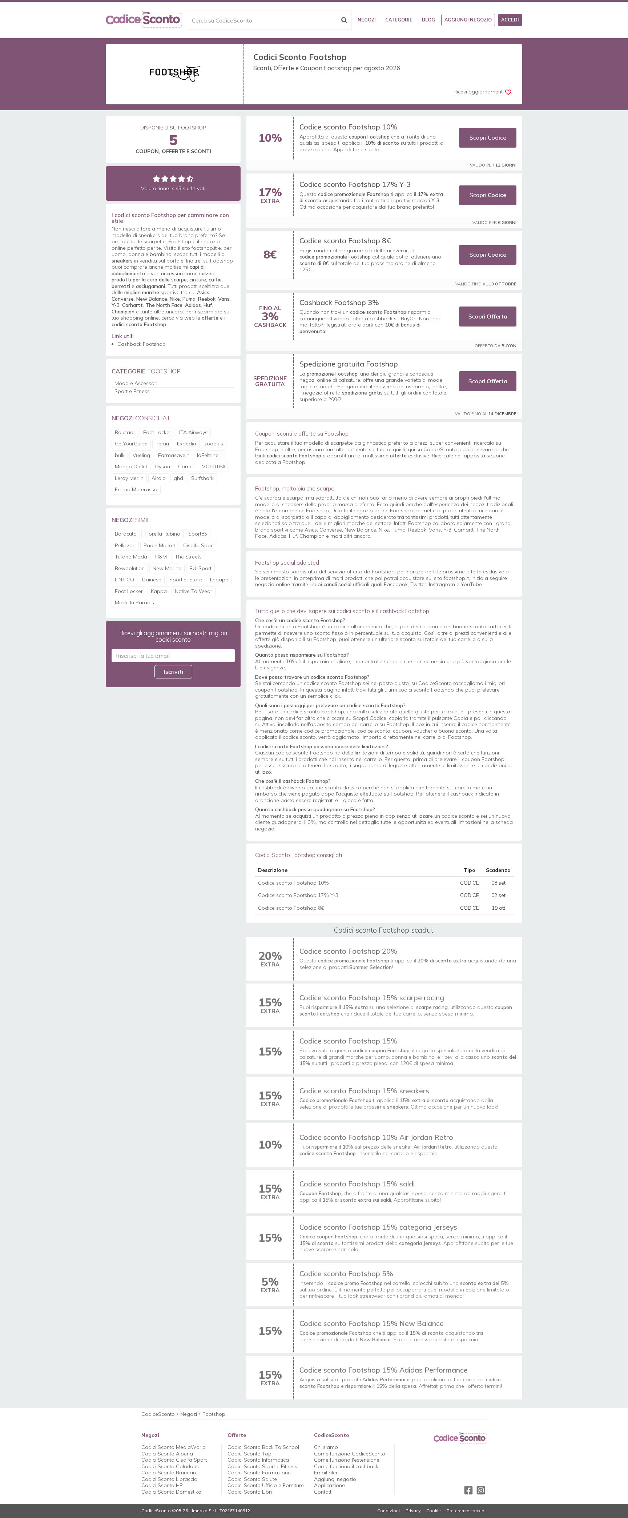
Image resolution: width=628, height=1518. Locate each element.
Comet (186, 466)
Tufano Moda (131, 556)
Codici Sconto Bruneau (168, 1472)
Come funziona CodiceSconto (349, 1453)
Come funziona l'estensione (346, 1460)
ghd (178, 478)
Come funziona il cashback (346, 1466)
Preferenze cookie (465, 1510)
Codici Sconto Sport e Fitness (262, 1466)
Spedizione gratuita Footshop (348, 363)
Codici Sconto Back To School (263, 1447)
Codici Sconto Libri (250, 1492)
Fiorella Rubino (162, 533)
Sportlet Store (185, 579)
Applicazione (329, 1485)
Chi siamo (326, 1447)
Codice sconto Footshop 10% (348, 126)
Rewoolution (130, 568)
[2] (165, 179)
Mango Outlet (131, 466)
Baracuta (126, 533)
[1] (156, 179)
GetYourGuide (131, 443)
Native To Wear (193, 591)
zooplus (213, 443)
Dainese (151, 579)
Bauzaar (125, 432)
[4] (181, 179)
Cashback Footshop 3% (339, 302)
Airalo (159, 478)
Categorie (398, 20)
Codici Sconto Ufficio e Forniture (266, 1485)
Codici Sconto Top (249, 1453)
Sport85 (197, 533)
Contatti (323, 1492)
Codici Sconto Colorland (170, 1466)
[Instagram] (481, 1490)
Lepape (219, 579)
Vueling (141, 455)
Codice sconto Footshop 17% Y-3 (355, 184)
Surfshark (202, 478)
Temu (162, 443)
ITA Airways (193, 432)
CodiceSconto (158, 1414)
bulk (120, 455)
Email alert (326, 1472)
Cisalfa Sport (198, 545)
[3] (173, 179)
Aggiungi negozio (468, 20)
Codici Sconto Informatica (258, 1460)
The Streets (188, 556)
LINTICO (124, 579)
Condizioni (388, 1510)
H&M (161, 556)
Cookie (433, 1510)
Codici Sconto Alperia (167, 1453)
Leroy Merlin (129, 478)
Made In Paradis (134, 602)
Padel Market (159, 545)
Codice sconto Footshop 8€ (345, 240)
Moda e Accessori (135, 383)
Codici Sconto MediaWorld (173, 1447)
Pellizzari (125, 545)
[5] (190, 179)
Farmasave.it (173, 455)
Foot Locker (157, 432)
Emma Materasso (136, 489)
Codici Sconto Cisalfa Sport (174, 1460)
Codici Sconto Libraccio (169, 1479)
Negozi (367, 20)
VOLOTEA (214, 466)
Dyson (162, 466)
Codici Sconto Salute (252, 1479)
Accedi (510, 20)
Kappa (159, 591)
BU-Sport (200, 568)
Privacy (413, 1510)
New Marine (167, 568)
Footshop (213, 1414)
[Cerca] (344, 20)
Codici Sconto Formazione (259, 1472)
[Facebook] (468, 1490)
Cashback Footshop (141, 344)
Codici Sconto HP (162, 1485)
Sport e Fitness (132, 391)
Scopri (488, 137)
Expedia (186, 443)
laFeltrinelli (209, 455)
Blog (428, 20)
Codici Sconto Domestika (171, 1492)
